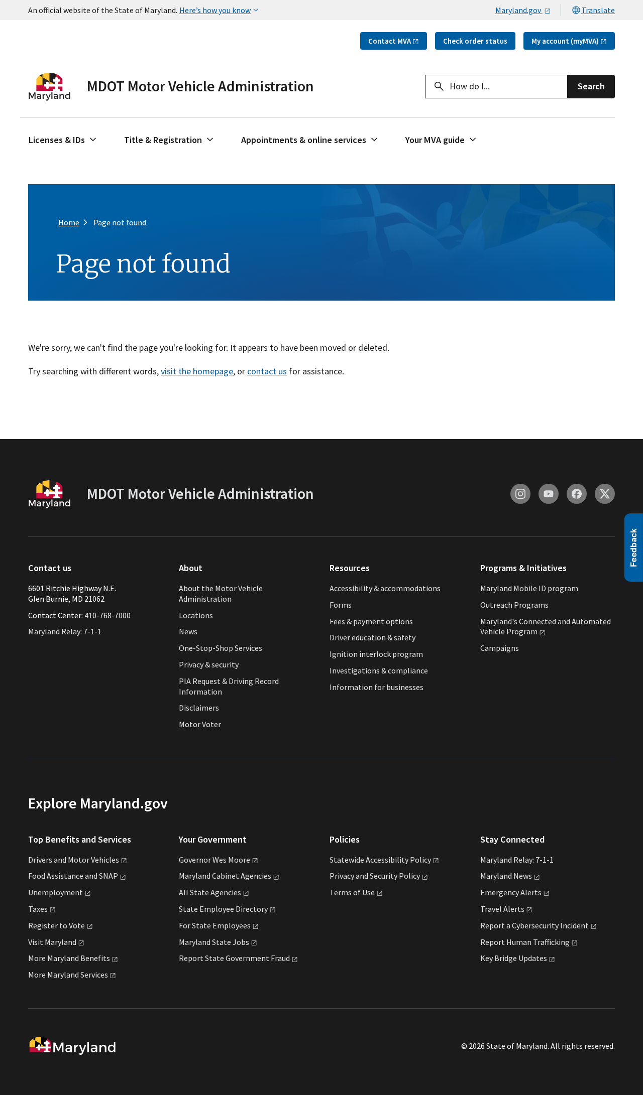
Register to (56, 925)
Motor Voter (200, 724)
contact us (267, 371)
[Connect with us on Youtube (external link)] (549, 494)
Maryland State (214, 942)
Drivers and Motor (73, 860)
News (188, 631)
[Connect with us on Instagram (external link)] (520, 494)
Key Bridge (513, 958)
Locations (196, 615)
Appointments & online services (303, 140)
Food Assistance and (73, 876)
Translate (598, 10)
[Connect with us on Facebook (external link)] (577, 494)
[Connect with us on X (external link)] (605, 494)
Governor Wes (214, 860)
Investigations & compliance (379, 670)
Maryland (506, 876)
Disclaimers (199, 708)
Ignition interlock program (376, 654)
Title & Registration (163, 140)
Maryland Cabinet (225, 876)
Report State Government (234, 958)
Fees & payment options (371, 621)
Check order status (475, 41)
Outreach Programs (514, 605)
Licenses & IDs (57, 140)
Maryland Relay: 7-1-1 (64, 631)
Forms (341, 605)
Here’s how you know (215, 10)
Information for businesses (376, 687)
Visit (52, 942)
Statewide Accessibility (380, 860)
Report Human (525, 942)
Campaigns (499, 648)
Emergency (511, 892)
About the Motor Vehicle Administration (221, 593)
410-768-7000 (107, 615)
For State (215, 925)
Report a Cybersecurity (534, 925)
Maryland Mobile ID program (529, 588)
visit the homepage (197, 371)
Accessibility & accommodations (385, 588)
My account (565, 41)
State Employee (223, 909)
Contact (389, 41)
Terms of (352, 892)
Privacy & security (209, 664)
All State (210, 892)
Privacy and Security (375, 876)
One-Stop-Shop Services (220, 648)
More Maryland (69, 958)
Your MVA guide (435, 140)
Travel (502, 909)
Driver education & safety (372, 637)
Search (591, 86)
